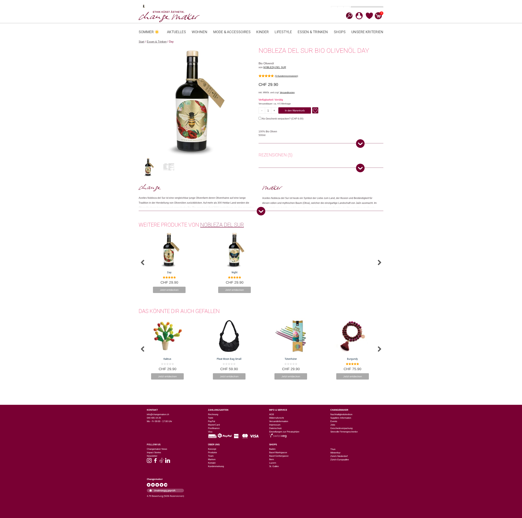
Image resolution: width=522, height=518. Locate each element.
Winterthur (335, 452)
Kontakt (212, 463)
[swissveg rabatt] (277, 437)
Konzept (212, 449)
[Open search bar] (348, 15)
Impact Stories (154, 452)
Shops (340, 32)
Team (210, 456)
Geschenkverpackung (341, 428)
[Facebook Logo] (155, 462)
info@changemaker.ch (158, 414)
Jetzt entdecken (169, 289)
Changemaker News (157, 449)
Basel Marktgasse (278, 452)
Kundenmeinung (216, 466)
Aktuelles (176, 32)
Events (333, 421)
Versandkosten (287, 92)
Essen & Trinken (313, 32)
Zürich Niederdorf (339, 456)
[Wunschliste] (369, 18)
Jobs (332, 425)
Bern (271, 459)
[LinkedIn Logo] (167, 462)
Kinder (262, 32)
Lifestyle (283, 32)
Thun (332, 449)
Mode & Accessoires (232, 32)
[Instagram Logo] (149, 462)
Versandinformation (278, 421)
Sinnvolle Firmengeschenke (344, 431)
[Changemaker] (169, 16)
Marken (212, 459)
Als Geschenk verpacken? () (282, 118)
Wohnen (199, 32)
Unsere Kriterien (367, 32)
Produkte (212, 452)
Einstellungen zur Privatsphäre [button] (284, 431)
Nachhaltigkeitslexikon (341, 414)
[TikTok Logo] (161, 462)
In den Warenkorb (295, 110)
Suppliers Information (340, 418)
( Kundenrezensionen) (286, 76)
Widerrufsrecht (276, 418)
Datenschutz (275, 428)
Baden (272, 449)
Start (141, 41)
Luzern (272, 463)
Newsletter (152, 456)
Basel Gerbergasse (279, 456)
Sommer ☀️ (149, 32)
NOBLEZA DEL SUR (274, 67)
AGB (271, 414)
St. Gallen (274, 466)
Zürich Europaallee (339, 459)
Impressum (274, 425)
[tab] (275, 155)
